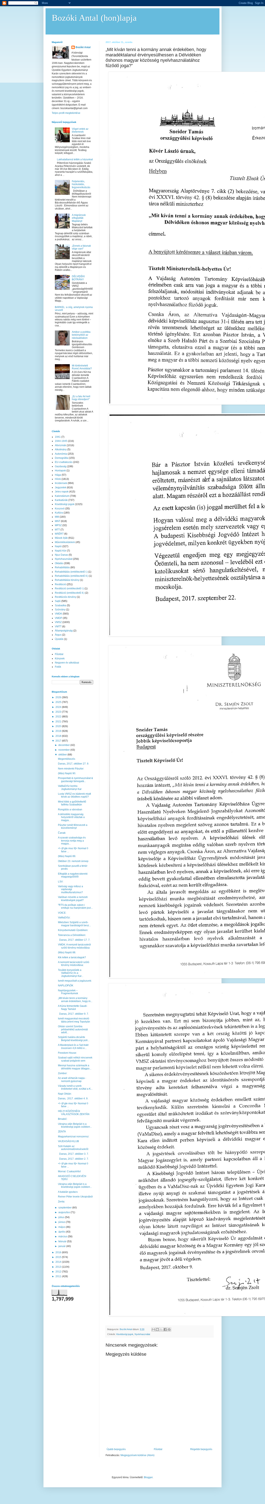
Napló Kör (60, 550)
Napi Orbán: (65, 1093)
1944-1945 (61, 441)
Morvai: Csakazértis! (69, 1171)
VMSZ (58, 622)
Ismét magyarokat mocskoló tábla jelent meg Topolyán (74, 1020)
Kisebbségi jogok (124, 1334)
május (62, 1227)
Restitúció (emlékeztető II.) (69, 592)
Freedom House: (67, 1052)
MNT (57, 521)
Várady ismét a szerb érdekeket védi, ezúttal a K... (75, 1087)
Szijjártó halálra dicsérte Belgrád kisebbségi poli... (73, 1039)
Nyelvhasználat (142, 1334)
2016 (58, 1252)
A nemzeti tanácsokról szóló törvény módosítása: (73, 964)
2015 (58, 1257)
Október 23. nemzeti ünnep (73, 861)
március (63, 1236)
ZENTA (62, 1131)
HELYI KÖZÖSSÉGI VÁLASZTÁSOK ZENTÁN (73, 1112)
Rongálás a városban (70, 809)
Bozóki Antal (83, 47)
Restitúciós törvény (65, 597)
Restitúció (60, 584)
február (62, 1241)
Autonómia (61, 453)
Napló (58, 546)
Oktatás (59, 563)
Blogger (148, 1477)
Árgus (58, 634)
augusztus (64, 1212)
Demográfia (61, 458)
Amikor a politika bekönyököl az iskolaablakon (81, 335)
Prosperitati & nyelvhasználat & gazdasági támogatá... (75, 779)
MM (57, 516)
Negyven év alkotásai (67, 662)
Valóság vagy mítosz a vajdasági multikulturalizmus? (70, 889)
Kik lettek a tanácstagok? (72, 957)
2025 (58, 702)
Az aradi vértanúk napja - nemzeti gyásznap (72, 1079)
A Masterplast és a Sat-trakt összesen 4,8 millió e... (73, 1046)
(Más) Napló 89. (67, 856)
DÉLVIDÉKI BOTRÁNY (78, 278)
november (64, 749)
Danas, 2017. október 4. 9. (73, 1098)
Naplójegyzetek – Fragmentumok (68, 992)
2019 (58, 731)
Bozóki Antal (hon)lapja (94, 18)
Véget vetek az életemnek (80, 130)
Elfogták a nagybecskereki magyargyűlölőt (73, 875)
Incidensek (61, 483)
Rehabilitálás (62, 567)
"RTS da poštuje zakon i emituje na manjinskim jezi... (75, 906)
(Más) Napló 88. (67, 952)
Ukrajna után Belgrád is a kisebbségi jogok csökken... (75, 1125)
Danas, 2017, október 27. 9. (73, 763)
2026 (58, 697)
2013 (58, 1266)
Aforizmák (60, 445)
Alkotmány (61, 449)
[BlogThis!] (157, 1329)
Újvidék (59, 639)
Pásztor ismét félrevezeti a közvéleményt (72, 826)
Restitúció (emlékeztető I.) (69, 588)
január (62, 1246)
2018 (58, 736)
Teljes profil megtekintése (66, 113)
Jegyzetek (60, 487)
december (64, 745)
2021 (58, 721)
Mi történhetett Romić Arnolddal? (82, 367)
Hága (58, 474)
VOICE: (62, 912)
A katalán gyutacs (68, 1191)
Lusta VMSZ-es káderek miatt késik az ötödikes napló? (74, 795)
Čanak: (62, 832)
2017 (58, 740)
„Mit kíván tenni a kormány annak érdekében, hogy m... (75, 999)
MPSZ (58, 525)
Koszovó (60, 508)
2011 (58, 1276)
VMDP (58, 618)
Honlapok (60, 470)
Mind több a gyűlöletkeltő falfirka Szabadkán (72, 803)
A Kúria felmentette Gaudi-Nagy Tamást (72, 1007)
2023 (58, 711)
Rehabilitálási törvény (67, 580)
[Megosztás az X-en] (161, 1329)
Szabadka (60, 605)
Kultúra (59, 512)
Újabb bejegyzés (116, 1449)
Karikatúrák (61, 500)
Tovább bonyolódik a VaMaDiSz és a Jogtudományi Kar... (70, 973)
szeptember (65, 1207)
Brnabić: (62, 1119)
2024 (58, 707)
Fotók (58, 666)
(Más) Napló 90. (67, 773)
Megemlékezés (66, 758)
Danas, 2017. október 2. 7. (73, 1158)
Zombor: (62, 1073)
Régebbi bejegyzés (201, 1449)
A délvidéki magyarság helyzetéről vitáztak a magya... (71, 817)
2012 (58, 1271)
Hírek (58, 479)
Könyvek (60, 658)
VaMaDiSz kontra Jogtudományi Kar (70, 787)
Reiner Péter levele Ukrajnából (75, 1196)
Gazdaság (60, 466)
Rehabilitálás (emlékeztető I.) (71, 571)
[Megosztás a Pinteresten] (169, 1329)
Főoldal (158, 1449)
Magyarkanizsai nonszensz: (73, 1136)
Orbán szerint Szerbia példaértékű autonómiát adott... (73, 1029)
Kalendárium (62, 496)
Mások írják (61, 537)
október (62, 754)
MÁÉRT (59, 533)
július (61, 1217)
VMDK (58, 613)
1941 (58, 436)
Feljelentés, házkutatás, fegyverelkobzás (81, 184)
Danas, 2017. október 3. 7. (73, 1153)
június (62, 1222)
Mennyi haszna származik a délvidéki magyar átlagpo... (74, 1067)
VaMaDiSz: (64, 917)
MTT (57, 529)
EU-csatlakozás (63, 462)
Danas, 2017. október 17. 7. (74, 939)
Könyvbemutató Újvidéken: (73, 930)
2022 (58, 716)
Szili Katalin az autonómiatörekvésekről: (73, 1148)
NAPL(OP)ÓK (65, 985)
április (62, 1231)
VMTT (58, 626)
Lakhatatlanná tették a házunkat (75, 159)
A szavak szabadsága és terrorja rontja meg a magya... (72, 840)
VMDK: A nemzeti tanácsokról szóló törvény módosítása (74, 946)
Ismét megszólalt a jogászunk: (75, 980)
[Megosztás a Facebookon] (165, 1329)
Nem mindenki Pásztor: (71, 768)
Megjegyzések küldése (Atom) (137, 1455)
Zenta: (61, 1201)
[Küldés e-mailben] (153, 1329)
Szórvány (60, 609)
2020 (58, 726)
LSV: (60, 881)
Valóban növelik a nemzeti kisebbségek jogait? (73, 898)
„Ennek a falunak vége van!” (81, 247)
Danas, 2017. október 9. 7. (73, 1013)
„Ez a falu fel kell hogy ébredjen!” (81, 398)
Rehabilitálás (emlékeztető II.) (71, 575)
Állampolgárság (64, 630)
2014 (58, 1261)
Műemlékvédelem (65, 542)
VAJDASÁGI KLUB (68, 1141)
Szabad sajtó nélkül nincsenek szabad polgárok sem (75, 1059)
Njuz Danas (61, 554)
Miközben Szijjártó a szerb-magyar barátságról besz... (74, 924)
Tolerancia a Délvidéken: (72, 935)
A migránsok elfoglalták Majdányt (79, 218)
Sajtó (58, 601)
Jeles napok (62, 491)
